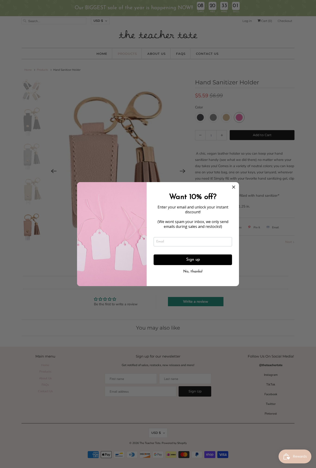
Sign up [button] (193, 260)
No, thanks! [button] (192, 271)
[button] (233, 187)
